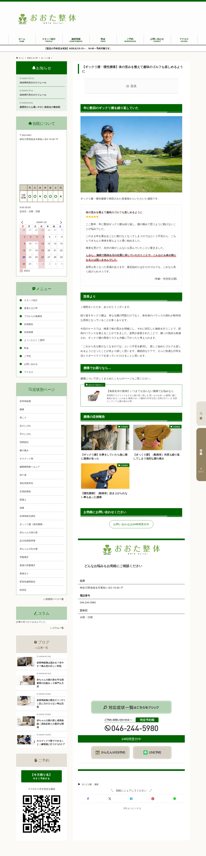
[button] (88, 798)
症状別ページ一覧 (55, 598)
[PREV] (23, 222)
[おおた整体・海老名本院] (47, 19)
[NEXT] (60, 222)
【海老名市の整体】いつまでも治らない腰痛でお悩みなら (140, 391)
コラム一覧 (58, 627)
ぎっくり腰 (87, 784)
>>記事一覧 (41, 647)
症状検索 (201, 413)
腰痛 (96, 784)
